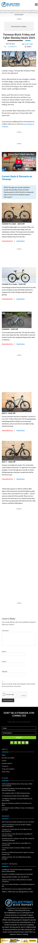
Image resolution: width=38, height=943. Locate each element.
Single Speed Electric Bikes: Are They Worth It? (15, 877)
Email (4, 662)
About (4, 755)
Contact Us (5, 766)
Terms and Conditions (8, 769)
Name (4, 652)
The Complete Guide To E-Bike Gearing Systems (16, 793)
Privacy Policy (6, 771)
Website (4, 672)
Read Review (21, 241)
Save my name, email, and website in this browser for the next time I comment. (18, 685)
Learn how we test (19, 14)
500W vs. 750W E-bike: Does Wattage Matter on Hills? (17, 891)
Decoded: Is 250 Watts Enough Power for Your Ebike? (17, 874)
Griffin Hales (29, 44)
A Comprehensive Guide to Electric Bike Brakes (15, 796)
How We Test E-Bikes (8, 758)
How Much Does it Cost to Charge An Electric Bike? (17, 889)
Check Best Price (7, 241)
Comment (6, 631)
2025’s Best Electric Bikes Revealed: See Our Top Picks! (18, 822)
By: (27, 44)
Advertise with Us (7, 763)
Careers (4, 760)
